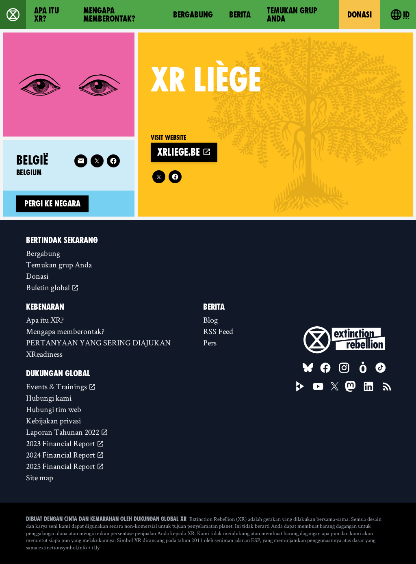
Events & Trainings (57, 386)
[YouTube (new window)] (318, 386)
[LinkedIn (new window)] (368, 386)
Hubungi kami (49, 398)
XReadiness (44, 354)
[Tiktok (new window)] (380, 367)
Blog (210, 320)
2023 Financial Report (61, 443)
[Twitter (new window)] (158, 176)
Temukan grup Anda (292, 15)
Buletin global (49, 287)
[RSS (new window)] (387, 386)
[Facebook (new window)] (175, 176)
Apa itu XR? (46, 15)
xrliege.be (179, 152)
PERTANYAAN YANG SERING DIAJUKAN (98, 342)
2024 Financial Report (61, 454)
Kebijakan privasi (53, 420)
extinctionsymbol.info (63, 547)
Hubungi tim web (53, 409)
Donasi (359, 15)
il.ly (96, 547)
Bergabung (193, 15)
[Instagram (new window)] (344, 367)
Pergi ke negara (52, 203)
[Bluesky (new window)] (307, 367)
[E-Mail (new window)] (80, 160)
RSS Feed (218, 331)
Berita (240, 15)
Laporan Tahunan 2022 (63, 432)
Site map (39, 477)
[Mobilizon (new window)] (362, 367)
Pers (210, 342)
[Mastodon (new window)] (350, 386)
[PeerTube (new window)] (300, 386)
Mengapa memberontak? (109, 15)
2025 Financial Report (61, 466)
